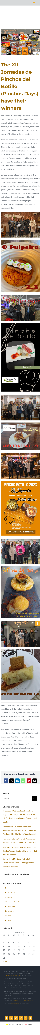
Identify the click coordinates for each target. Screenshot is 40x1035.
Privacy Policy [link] (15, 1004)
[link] (37, 623)
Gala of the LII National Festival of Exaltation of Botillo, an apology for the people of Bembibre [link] (18, 862)
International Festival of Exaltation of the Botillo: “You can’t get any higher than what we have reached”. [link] (20, 851)
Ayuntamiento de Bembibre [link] (12, 975)
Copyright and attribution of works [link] (23, 1000)
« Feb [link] (5, 961)
